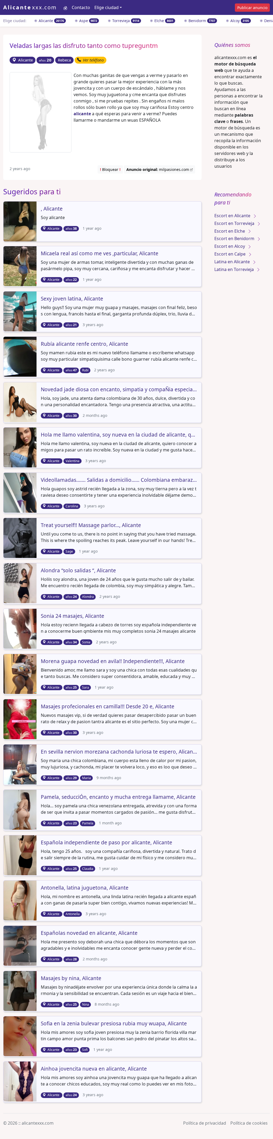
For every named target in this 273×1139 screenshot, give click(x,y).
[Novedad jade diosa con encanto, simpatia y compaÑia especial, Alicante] (23, 402)
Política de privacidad (204, 1123)
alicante (82, 114)
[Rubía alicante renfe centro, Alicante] (23, 356)
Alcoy (239, 20)
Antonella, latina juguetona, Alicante (85, 888)
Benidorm (201, 20)
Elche (163, 20)
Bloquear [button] (110, 169)
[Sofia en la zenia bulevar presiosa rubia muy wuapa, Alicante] (23, 1036)
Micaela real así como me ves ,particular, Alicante (99, 253)
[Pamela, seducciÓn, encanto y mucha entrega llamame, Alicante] (23, 809)
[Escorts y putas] (65, 7)
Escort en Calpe (230, 254)
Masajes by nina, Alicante (71, 978)
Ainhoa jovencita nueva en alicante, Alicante (94, 1069)
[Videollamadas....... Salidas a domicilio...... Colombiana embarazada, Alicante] (23, 492)
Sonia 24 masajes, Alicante (72, 616)
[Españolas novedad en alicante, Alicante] (23, 945)
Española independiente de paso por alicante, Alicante (106, 843)
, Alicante (52, 209)
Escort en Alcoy (230, 246)
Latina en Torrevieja (234, 269)
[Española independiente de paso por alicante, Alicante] (23, 855)
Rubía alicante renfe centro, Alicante (84, 344)
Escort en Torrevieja (234, 223)
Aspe (87, 20)
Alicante (51, 20)
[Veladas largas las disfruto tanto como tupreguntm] (40, 112)
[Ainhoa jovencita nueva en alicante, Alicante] (23, 1081)
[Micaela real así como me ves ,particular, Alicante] (23, 266)
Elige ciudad (106, 7)
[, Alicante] (23, 221)
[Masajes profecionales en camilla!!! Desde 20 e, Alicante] (23, 719)
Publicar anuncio (252, 7)
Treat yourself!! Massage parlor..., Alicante (91, 525)
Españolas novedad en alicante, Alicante (89, 933)
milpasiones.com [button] (158, 169)
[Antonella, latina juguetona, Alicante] (23, 900)
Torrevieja (125, 20)
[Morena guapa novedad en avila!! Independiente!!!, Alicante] (23, 673)
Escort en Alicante (232, 216)
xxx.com (30, 7)
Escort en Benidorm (234, 238)
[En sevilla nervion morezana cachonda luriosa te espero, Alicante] (23, 764)
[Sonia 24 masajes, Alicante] (23, 628)
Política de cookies (249, 1123)
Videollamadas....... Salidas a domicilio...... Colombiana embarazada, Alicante (119, 480)
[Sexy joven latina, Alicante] (23, 311)
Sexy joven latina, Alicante (72, 299)
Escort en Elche (230, 231)
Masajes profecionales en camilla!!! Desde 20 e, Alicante (107, 707)
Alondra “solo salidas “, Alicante (78, 571)
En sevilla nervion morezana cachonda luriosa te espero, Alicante (119, 752)
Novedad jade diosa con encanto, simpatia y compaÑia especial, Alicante (119, 389)
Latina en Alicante (232, 262)
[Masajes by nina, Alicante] (23, 990)
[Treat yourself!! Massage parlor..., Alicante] (23, 538)
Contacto (81, 7)
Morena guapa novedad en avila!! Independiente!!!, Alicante (113, 661)
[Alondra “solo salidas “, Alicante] (23, 583)
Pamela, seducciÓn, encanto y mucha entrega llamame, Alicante (118, 797)
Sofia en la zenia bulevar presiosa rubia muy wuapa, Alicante (114, 1024)
